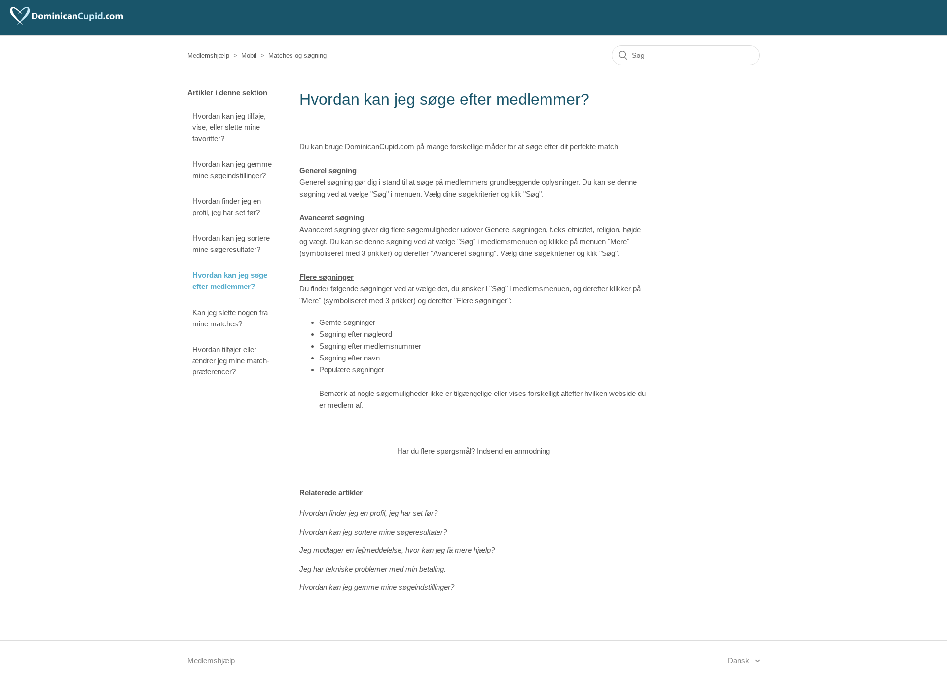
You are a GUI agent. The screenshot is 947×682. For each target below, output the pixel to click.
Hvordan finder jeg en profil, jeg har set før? (226, 206)
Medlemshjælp (208, 55)
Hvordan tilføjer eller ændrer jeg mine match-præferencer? (230, 360)
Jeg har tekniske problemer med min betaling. (372, 569)
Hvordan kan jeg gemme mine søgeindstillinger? (232, 169)
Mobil (248, 55)
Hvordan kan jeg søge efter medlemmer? (229, 280)
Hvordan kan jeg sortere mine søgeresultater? (231, 243)
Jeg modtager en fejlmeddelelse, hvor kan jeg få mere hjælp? (397, 550)
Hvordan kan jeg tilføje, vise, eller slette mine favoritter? (229, 127)
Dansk (739, 660)
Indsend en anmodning (513, 451)
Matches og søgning (297, 55)
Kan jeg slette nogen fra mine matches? (230, 318)
